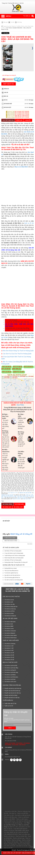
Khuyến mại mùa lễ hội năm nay (12, 690)
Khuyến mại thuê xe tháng (10, 695)
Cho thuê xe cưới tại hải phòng (13, 823)
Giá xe (5, 100)
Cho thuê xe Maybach (9, 633)
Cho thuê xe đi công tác (10, 615)
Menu (8, 16)
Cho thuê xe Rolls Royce (10, 637)
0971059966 (27, 743)
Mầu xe (6, 96)
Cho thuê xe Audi (8, 624)
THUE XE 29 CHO (16, 498)
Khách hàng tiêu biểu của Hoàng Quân (14, 557)
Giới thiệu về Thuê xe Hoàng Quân (12, 551)
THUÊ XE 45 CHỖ (27, 498)
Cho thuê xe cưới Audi (9, 679)
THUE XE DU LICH (21, 497)
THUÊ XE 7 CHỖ (29, 494)
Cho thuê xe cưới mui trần (10, 665)
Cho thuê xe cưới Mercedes (11, 677)
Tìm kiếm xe (27, 16)
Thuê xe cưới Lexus (9, 821)
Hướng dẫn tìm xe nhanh (10, 568)
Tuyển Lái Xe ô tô (8, 705)
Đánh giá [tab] (19, 120)
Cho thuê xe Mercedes (10, 621)
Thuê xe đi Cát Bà (25, 842)
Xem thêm (29, 544)
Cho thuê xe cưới (8, 602)
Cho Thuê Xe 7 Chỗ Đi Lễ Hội (16, 26)
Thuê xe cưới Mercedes (10, 817)
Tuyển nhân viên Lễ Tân (10, 703)
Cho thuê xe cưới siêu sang (11, 672)
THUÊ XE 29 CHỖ (18, 495)
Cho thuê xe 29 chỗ (9, 655)
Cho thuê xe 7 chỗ (8, 648)
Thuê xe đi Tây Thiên (24, 844)
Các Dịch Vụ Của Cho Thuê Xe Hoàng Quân (17, 353)
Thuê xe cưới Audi (23, 817)
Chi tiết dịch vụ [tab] (8, 120)
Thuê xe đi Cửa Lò (9, 836)
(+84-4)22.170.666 (11, 740)
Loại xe (6, 92)
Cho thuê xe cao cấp (9, 604)
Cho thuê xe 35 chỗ (9, 657)
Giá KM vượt (7, 107)
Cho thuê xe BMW (8, 626)
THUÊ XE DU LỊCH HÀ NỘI (7, 494)
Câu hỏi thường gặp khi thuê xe (12, 577)
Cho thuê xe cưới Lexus (10, 681)
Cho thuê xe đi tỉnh (9, 613)
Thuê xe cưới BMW (9, 819)
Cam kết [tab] (28, 120)
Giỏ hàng (19, 22)
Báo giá (6, 22)
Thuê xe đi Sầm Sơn (24, 834)
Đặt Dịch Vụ (8, 84)
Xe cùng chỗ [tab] (18, 507)
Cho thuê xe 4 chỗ (8, 646)
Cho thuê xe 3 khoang (9, 643)
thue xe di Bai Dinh (21, 167)
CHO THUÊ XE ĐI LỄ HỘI (23, 496)
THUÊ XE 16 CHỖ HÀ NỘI (7, 495)
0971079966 (15, 744)
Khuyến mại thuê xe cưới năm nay (12, 688)
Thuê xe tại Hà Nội (22, 813)
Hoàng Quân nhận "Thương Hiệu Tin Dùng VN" (16, 562)
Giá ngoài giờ (8, 103)
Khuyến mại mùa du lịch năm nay (12, 693)
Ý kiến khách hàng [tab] (9, 538)
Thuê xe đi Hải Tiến (21, 836)
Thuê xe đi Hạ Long (18, 838)
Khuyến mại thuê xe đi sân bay (11, 697)
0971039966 (12, 743)
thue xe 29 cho (8, 828)
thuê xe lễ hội (29, 223)
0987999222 (22, 744)
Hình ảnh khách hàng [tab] (10, 540)
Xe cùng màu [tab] (19, 504)
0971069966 (8, 744)
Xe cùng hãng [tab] (7, 504)
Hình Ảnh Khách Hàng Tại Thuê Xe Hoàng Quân (18, 350)
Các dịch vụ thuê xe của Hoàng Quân (13, 579)
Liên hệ (21, 3)
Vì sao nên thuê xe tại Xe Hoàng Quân (13, 553)
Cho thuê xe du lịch (9, 599)
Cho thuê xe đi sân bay (10, 609)
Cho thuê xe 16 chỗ (9, 652)
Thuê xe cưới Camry (22, 819)
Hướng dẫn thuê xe (13, 3)
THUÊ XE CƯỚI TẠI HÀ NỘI (10, 496)
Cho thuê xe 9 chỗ (8, 650)
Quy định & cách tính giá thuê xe (12, 575)
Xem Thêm (20, 405)
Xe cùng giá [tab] (7, 507)
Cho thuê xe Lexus (9, 628)
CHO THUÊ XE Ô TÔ (12, 492)
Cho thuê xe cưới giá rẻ (10, 670)
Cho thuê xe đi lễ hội (9, 611)
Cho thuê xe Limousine (10, 630)
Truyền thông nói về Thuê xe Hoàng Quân (14, 555)
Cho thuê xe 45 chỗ (9, 659)
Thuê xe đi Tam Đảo (12, 842)
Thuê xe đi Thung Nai (10, 844)
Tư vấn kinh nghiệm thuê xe (11, 573)
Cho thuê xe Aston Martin (10, 635)
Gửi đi (9, 727)
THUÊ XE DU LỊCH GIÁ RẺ (25, 492)
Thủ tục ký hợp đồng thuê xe (11, 570)
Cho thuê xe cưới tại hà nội (22, 815)
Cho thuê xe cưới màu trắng (11, 667)
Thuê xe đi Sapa (16, 840)
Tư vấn (12, 22)
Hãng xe (6, 88)
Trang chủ (4, 3)
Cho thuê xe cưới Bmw (10, 674)
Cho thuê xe (12, 813)
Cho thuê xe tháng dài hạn (10, 606)
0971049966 (19, 743)
